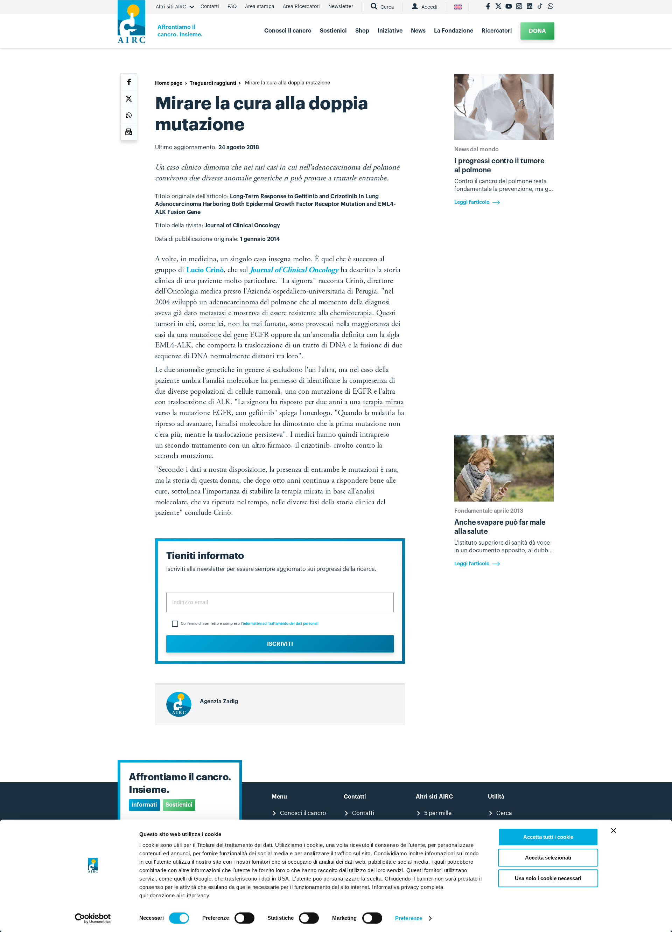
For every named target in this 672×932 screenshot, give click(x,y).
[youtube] (508, 7)
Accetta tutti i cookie (548, 837)
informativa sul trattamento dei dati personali (280, 624)
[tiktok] (540, 7)
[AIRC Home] (131, 24)
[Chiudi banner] (613, 830)
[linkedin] (529, 7)
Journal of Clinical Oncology (294, 270)
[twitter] (498, 7)
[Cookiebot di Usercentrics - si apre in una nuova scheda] (93, 918)
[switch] (244, 918)
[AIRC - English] (458, 7)
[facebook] (488, 7)
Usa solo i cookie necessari (548, 878)
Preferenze (408, 918)
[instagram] (519, 7)
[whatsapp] (550, 7)
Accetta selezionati (548, 858)
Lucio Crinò (205, 270)
